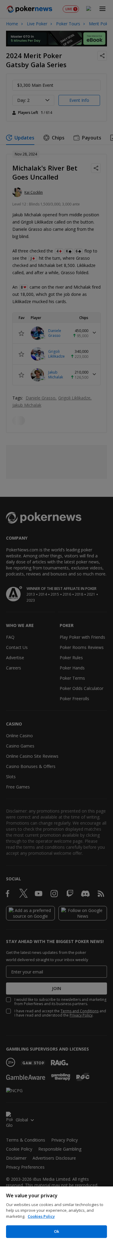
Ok (56, 1231)
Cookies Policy (41, 1216)
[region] (56, 1215)
